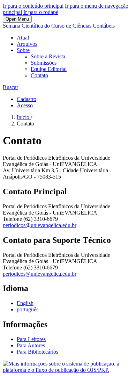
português (27, 309)
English (25, 303)
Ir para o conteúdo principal (33, 6)
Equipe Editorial (49, 69)
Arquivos (27, 44)
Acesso (25, 105)
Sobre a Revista (48, 56)
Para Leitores (31, 339)
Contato (39, 75)
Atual (23, 38)
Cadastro (26, 99)
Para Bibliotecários (37, 352)
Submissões (43, 63)
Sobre (23, 50)
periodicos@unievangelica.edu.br (39, 225)
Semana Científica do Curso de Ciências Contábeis (59, 26)
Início (24, 117)
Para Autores (31, 345)
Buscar (10, 87)
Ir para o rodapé (40, 12)
